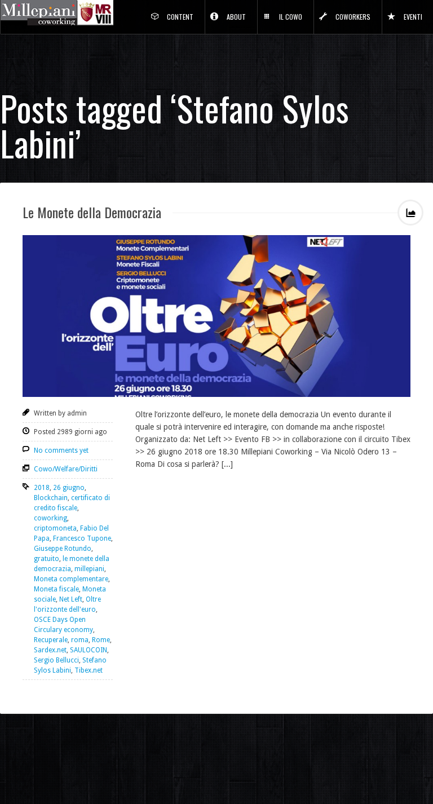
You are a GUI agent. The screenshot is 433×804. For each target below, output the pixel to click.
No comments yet (61, 450)
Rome (101, 640)
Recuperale (51, 640)
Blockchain (51, 498)
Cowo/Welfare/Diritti (66, 469)
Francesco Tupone (82, 538)
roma (80, 640)
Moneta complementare (71, 579)
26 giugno (69, 488)
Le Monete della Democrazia (92, 212)
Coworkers (352, 16)
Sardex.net (50, 650)
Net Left (70, 599)
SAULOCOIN (88, 650)
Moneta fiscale (56, 589)
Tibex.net (88, 670)
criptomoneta (55, 528)
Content (180, 16)
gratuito (46, 559)
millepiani (89, 569)
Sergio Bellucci (56, 660)
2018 (42, 488)
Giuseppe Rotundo (62, 549)
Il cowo (290, 16)
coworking (50, 518)
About (236, 16)
